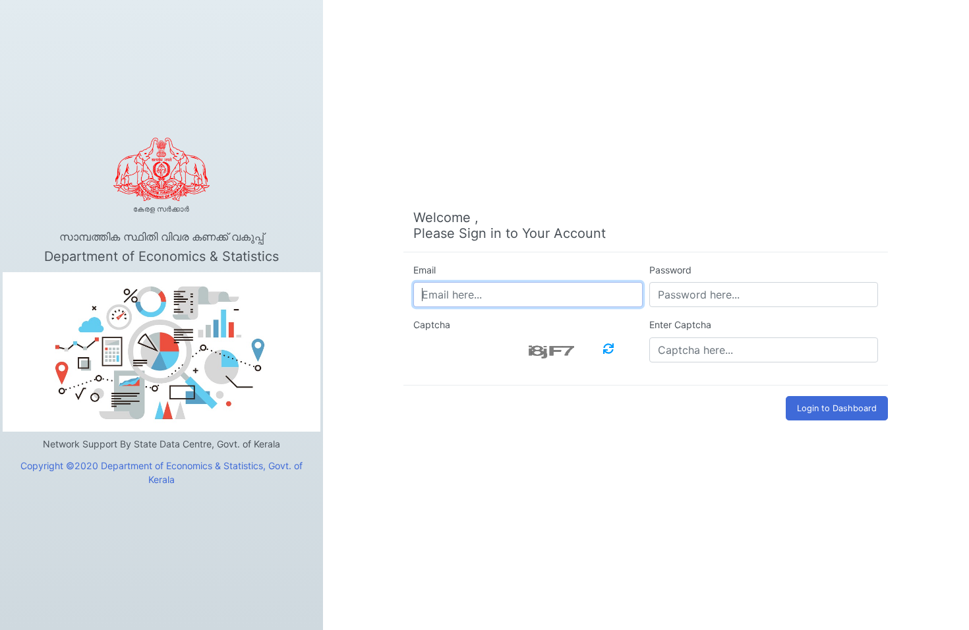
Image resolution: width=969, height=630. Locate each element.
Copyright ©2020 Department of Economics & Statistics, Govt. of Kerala (161, 472)
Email (424, 269)
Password (670, 269)
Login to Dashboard (837, 408)
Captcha (431, 324)
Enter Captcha (680, 324)
